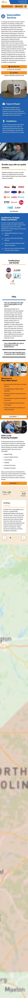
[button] (10, 538)
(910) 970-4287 (23, 1)
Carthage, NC (24, 3)
